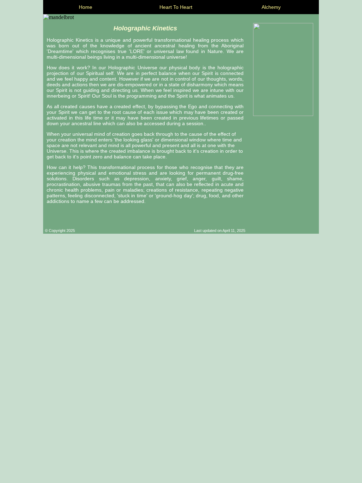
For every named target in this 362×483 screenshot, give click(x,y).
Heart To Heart (175, 7)
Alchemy (271, 7)
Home (85, 7)
